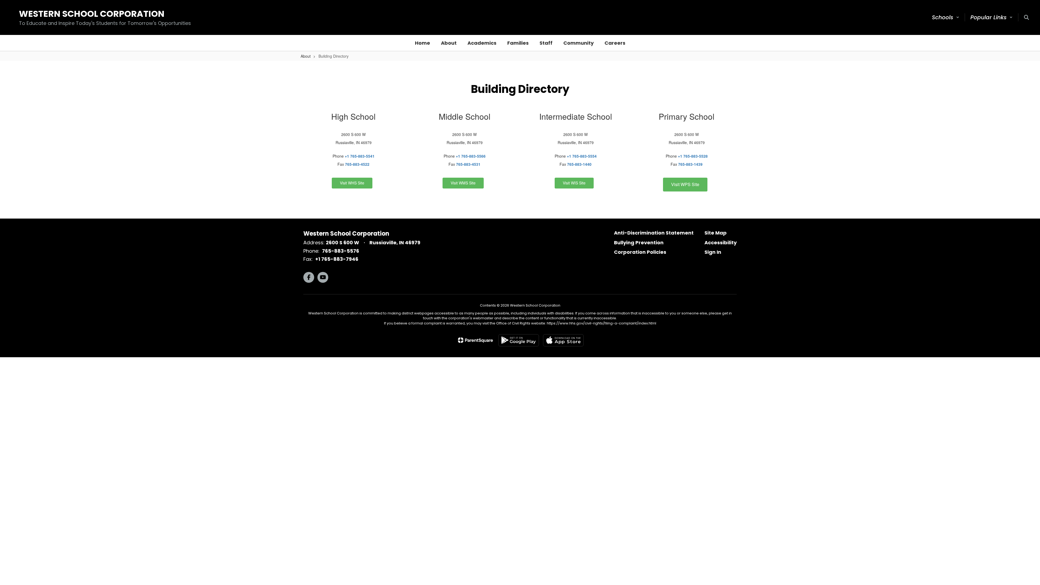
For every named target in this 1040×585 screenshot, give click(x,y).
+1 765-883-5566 (471, 156)
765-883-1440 (579, 164)
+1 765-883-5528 (693, 156)
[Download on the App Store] (563, 340)
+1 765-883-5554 (582, 156)
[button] (945, 17)
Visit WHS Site (352, 183)
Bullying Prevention (639, 242)
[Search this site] (1026, 17)
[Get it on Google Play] (518, 340)
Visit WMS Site (463, 183)
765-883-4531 (468, 164)
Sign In (712, 252)
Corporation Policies (640, 252)
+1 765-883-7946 (336, 259)
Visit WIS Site (574, 183)
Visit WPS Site (685, 184)
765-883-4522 (357, 164)
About (306, 56)
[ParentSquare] (475, 340)
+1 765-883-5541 (360, 156)
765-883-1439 (690, 164)
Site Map (715, 232)
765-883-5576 (340, 251)
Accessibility (720, 242)
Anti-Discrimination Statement (654, 232)
